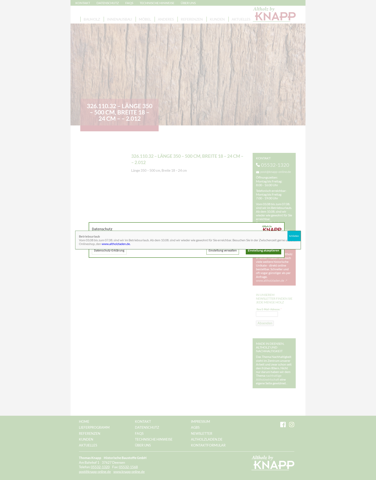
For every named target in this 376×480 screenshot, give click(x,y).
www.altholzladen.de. (116, 244)
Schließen (294, 235)
